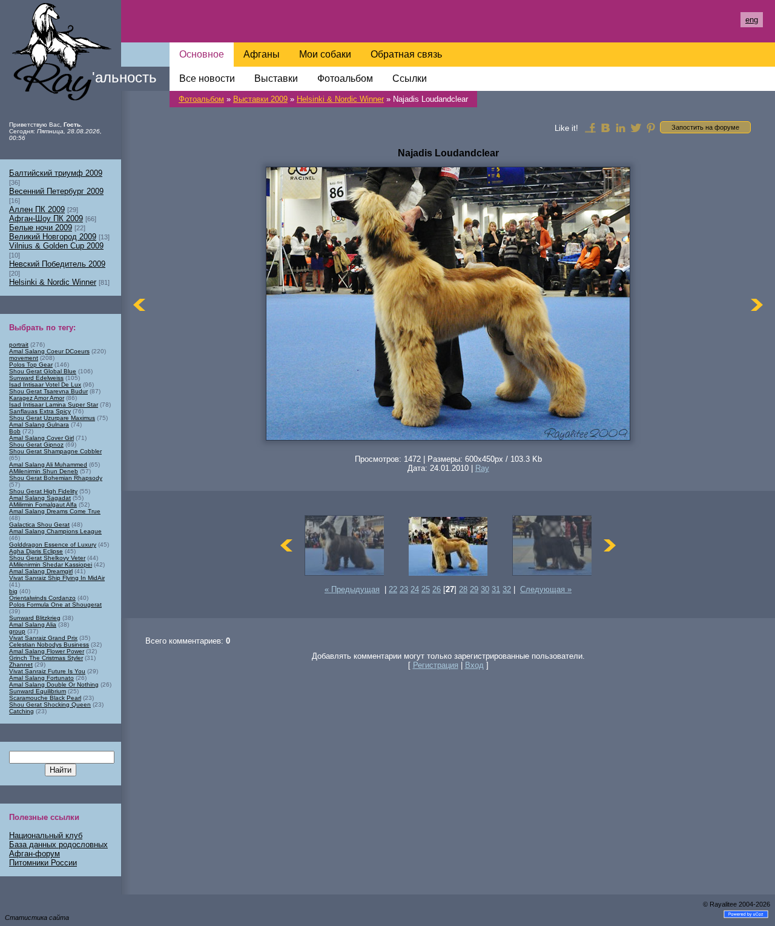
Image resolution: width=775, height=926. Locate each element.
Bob (15, 431)
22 (393, 589)
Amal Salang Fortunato (41, 678)
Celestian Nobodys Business (49, 644)
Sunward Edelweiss (36, 378)
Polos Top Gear (31, 364)
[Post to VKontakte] (605, 127)
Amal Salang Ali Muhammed (48, 464)
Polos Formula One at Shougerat (55, 604)
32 (507, 589)
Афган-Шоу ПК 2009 (46, 218)
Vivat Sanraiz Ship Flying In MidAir (57, 578)
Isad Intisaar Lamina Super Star (53, 404)
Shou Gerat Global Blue (42, 371)
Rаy (482, 468)
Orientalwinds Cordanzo (42, 598)
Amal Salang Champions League (55, 531)
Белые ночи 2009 (40, 227)
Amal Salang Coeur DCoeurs (49, 351)
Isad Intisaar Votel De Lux (45, 384)
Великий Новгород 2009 (52, 236)
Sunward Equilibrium (37, 691)
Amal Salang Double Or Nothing (54, 684)
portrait (18, 344)
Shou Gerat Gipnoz (36, 444)
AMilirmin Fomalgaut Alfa (43, 504)
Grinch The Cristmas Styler (46, 658)
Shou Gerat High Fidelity (43, 491)
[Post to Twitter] (636, 127)
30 (485, 589)
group (17, 631)
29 (474, 589)
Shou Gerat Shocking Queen (50, 704)
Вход (474, 665)
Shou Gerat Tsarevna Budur (48, 391)
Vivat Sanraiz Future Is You (47, 671)
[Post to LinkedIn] (621, 127)
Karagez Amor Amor (36, 398)
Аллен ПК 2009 (37, 209)
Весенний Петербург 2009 (56, 191)
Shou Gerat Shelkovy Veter (47, 558)
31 (496, 589)
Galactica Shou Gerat (39, 524)
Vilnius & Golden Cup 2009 (56, 245)
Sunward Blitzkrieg (35, 618)
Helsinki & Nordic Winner (340, 99)
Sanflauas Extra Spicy (40, 411)
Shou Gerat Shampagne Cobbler (55, 451)
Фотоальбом (201, 99)
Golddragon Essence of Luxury (52, 544)
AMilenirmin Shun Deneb (43, 471)
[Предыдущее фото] (139, 304)
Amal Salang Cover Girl (41, 438)
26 (436, 589)
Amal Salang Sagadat (40, 498)
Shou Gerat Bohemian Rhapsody (55, 478)
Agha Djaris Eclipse (36, 551)
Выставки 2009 (260, 99)
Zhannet (21, 664)
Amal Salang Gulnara (39, 424)
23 (404, 589)
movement (23, 358)
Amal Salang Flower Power (46, 651)
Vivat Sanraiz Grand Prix (43, 638)
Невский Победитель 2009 (57, 263)
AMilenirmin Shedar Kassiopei (50, 564)
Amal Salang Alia (32, 624)
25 (425, 589)
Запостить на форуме (705, 127)
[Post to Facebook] (590, 127)
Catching (21, 711)
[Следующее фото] (757, 304)
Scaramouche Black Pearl (45, 697)
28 (463, 589)
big (13, 591)
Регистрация (435, 665)
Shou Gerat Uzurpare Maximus (52, 418)
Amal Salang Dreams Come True (55, 511)
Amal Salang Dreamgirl (41, 571)
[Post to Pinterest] (651, 127)
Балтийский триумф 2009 (55, 173)
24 (415, 589)
